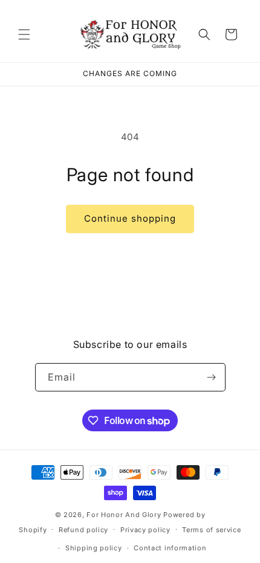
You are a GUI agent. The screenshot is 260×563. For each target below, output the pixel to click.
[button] (24, 34)
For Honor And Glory (123, 514)
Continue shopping (130, 218)
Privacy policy (145, 530)
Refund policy (83, 530)
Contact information (170, 548)
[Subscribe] (211, 377)
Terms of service (211, 530)
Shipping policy (93, 548)
